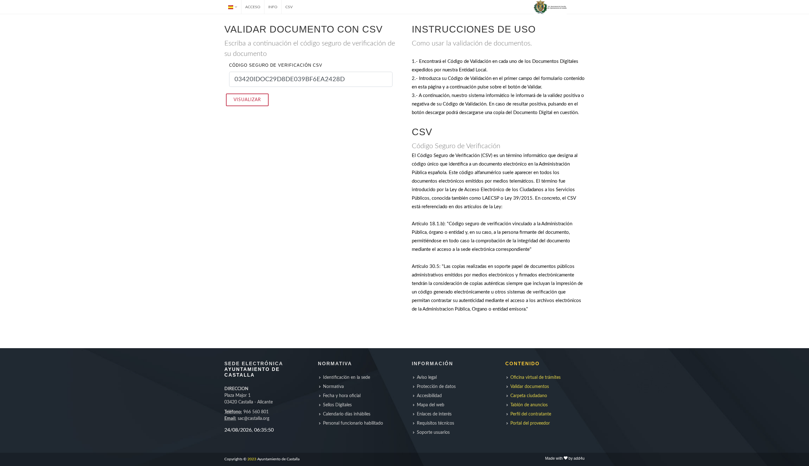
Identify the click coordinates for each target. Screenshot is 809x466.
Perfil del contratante (530, 414)
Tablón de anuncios (529, 405)
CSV (289, 7)
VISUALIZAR (247, 100)
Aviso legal (427, 377)
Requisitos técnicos (435, 423)
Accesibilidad (429, 396)
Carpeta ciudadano (528, 396)
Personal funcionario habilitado (353, 423)
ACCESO (252, 7)
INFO (272, 7)
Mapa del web (430, 405)
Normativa (333, 386)
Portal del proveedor (530, 423)
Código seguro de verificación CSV (275, 65)
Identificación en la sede (346, 377)
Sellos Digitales (337, 405)
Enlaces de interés (434, 414)
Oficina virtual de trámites (535, 377)
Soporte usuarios (433, 432)
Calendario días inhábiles (346, 414)
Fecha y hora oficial (342, 396)
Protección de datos (436, 386)
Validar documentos (529, 386)
